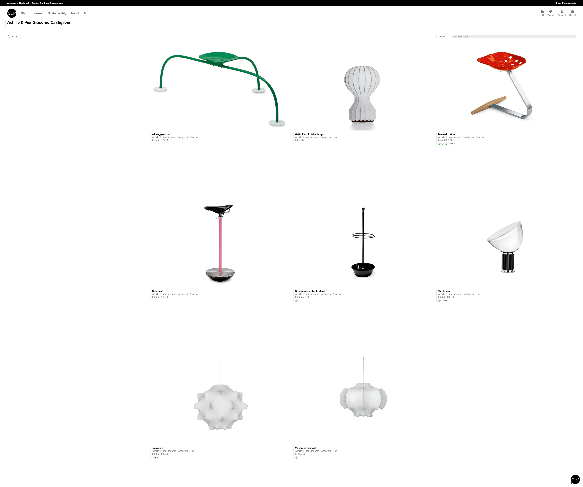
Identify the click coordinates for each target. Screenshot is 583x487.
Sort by (441, 36)
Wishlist (550, 15)
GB (542, 15)
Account (562, 15)
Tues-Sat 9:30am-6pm (37, 3)
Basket (572, 13)
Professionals (569, 3)
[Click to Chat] (575, 479)
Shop (558, 3)
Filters (15, 36)
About (75, 13)
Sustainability (57, 13)
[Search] (86, 13)
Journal (38, 13)
